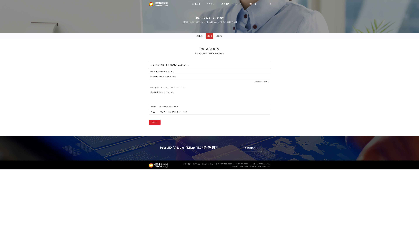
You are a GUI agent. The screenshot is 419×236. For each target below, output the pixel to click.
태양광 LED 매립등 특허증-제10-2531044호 (173, 112)
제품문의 (219, 36)
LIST (156, 122)
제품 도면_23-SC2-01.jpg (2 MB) (166, 76)
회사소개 (196, 4)
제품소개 (211, 4)
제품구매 (252, 4)
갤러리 (238, 4)
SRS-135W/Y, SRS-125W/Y (168, 106)
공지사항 (200, 36)
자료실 (209, 36)
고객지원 (225, 4)
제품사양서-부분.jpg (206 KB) (165, 71)
